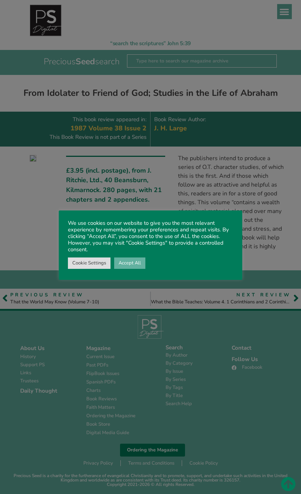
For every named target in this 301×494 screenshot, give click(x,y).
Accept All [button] (130, 263)
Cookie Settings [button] (89, 263)
